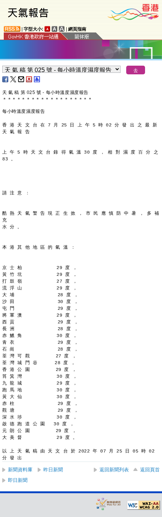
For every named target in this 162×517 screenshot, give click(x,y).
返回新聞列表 (114, 469)
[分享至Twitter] (13, 79)
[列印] (37, 79)
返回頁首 (150, 469)
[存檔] (29, 79)
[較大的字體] (55, 29)
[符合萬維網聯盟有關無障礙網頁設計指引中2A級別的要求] (143, 505)
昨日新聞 (53, 469)
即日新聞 (18, 480)
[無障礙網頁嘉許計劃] (108, 503)
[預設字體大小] (47, 29)
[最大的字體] (62, 29)
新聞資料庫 (20, 469)
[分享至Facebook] (5, 79)
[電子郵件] (21, 79)
